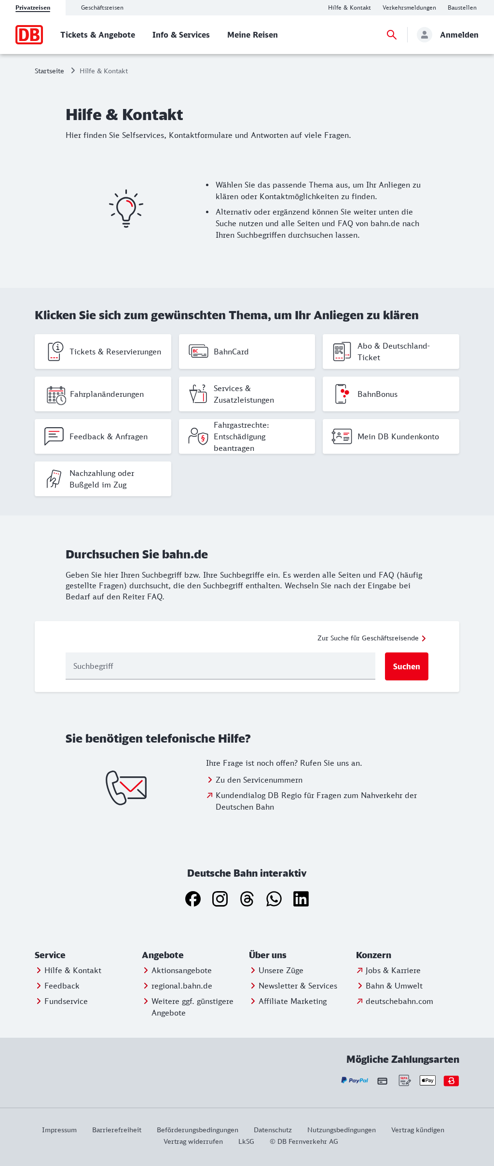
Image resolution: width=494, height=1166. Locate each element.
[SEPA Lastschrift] (404, 1080)
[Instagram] (220, 899)
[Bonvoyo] (451, 1080)
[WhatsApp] (274, 899)
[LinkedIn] (301, 899)
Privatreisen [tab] (32, 7)
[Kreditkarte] (382, 1080)
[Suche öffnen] (391, 34)
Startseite (49, 71)
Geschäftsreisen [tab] (102, 7)
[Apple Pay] (428, 1080)
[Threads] (247, 899)
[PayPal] (355, 1080)
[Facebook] (193, 899)
